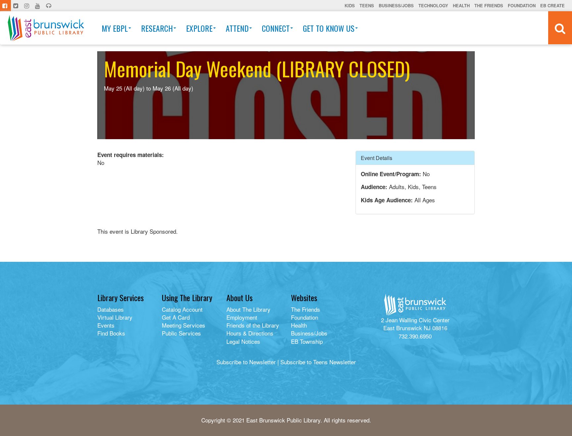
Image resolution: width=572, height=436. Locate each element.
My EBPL (115, 28)
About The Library (248, 309)
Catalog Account (182, 309)
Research (157, 28)
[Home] (46, 28)
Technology (433, 5)
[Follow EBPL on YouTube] (38, 5)
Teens (366, 5)
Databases (110, 309)
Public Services (181, 333)
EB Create (552, 5)
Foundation (522, 5)
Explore (199, 28)
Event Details (376, 158)
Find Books (111, 333)
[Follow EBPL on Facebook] (5, 5)
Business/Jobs (396, 5)
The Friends (488, 5)
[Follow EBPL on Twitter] (16, 5)
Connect (276, 28)
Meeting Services (183, 325)
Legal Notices (243, 341)
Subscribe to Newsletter (246, 362)
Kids (350, 5)
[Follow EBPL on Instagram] (27, 5)
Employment (241, 317)
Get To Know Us (329, 28)
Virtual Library (114, 317)
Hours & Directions (249, 333)
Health (461, 5)
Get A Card (176, 317)
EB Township (307, 341)
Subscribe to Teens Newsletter (318, 362)
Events (106, 325)
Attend (237, 28)
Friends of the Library (252, 325)
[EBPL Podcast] (49, 5)
